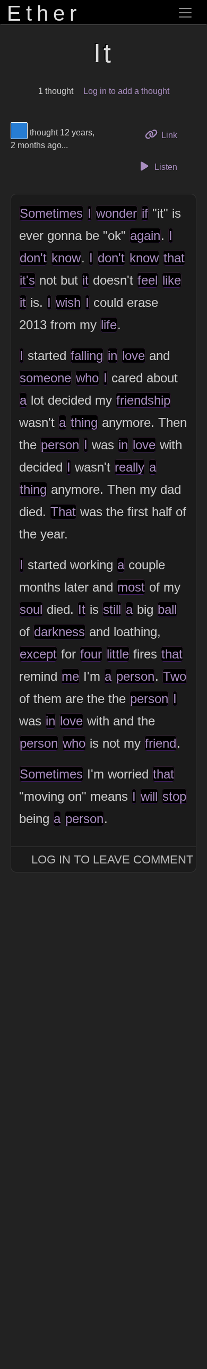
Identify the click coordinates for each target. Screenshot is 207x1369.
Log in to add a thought (126, 91)
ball (167, 609)
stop (174, 796)
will (149, 796)
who (87, 378)
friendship (143, 400)
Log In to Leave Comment (112, 859)
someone (45, 378)
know (66, 258)
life (109, 325)
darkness (59, 631)
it (85, 280)
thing (84, 422)
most (131, 587)
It (81, 609)
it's (27, 280)
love (133, 355)
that (174, 258)
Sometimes (51, 213)
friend (160, 743)
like (171, 280)
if (145, 213)
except (38, 654)
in (112, 355)
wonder (116, 213)
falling (87, 355)
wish (68, 302)
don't (33, 258)
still (112, 609)
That (63, 511)
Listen (164, 167)
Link (172, 135)
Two (174, 676)
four (91, 654)
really (129, 467)
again (145, 235)
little (118, 654)
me (70, 676)
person (60, 445)
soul (31, 609)
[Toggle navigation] (185, 12)
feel (147, 280)
